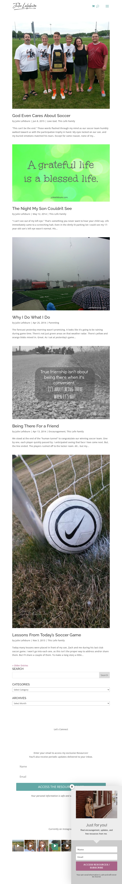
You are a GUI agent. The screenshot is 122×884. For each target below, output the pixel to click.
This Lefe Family (66, 121)
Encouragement (57, 431)
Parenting (54, 322)
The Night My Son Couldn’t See (42, 208)
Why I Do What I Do (31, 317)
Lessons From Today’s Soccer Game (46, 635)
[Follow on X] (57, 738)
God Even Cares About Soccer (41, 115)
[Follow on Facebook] (51, 738)
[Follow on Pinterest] (70, 738)
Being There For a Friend (35, 426)
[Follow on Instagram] (64, 738)
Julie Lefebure (22, 121)
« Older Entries (20, 665)
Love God (52, 121)
